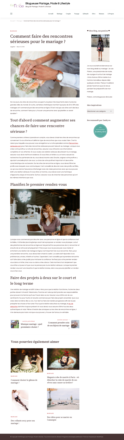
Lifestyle (85, 13)
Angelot (12, 47)
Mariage (59, 13)
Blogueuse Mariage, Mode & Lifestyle (48, 3)
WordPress (100, 436)
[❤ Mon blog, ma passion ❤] (100, 48)
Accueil (50, 13)
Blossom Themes (83, 436)
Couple (68, 13)
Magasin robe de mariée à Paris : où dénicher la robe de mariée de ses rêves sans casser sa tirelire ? (63, 380)
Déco (93, 13)
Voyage (76, 13)
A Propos (111, 13)
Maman (101, 13)
